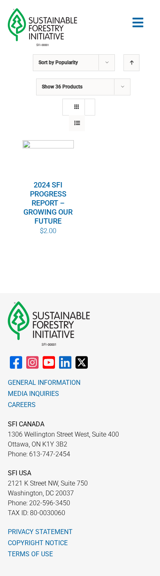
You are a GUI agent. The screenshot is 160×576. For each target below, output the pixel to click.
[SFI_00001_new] (42, 11)
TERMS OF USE (30, 554)
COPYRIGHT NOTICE (38, 543)
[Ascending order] (131, 62)
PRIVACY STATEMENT (40, 532)
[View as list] (77, 123)
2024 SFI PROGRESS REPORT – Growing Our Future (48, 202)
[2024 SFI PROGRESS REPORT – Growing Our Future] (48, 160)
